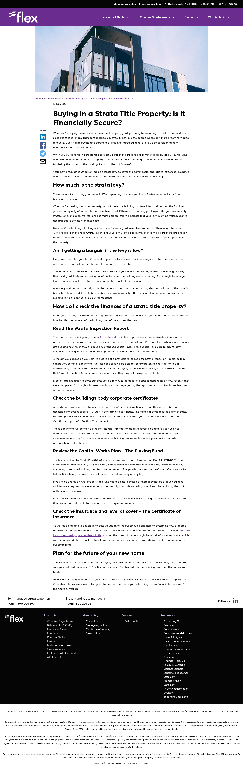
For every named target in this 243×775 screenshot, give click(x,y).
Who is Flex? (216, 17)
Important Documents (176, 696)
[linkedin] (235, 601)
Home (38, 98)
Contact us (207, 3)
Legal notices (171, 645)
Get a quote (175, 4)
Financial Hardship (174, 661)
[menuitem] (207, 3)
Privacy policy (171, 653)
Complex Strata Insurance (157, 17)
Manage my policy (124, 4)
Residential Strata (113, 17)
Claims (189, 17)
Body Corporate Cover (59, 645)
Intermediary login (150, 4)
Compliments (171, 629)
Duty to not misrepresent (177, 641)
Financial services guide (177, 649)
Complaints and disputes (178, 633)
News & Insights (227, 3)
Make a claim (93, 633)
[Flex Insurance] (32, 17)
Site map (169, 657)
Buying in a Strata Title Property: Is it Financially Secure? (103, 98)
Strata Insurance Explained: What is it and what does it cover (61, 653)
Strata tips (68, 98)
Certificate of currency (98, 629)
